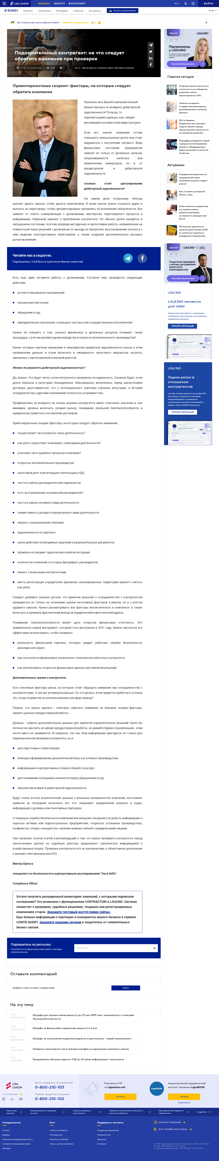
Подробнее (184, 1103)
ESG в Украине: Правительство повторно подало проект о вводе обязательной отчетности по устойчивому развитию (194, 126)
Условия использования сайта (16, 1144)
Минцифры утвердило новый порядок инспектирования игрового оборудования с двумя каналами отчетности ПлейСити (194, 146)
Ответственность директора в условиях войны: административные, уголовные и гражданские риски (193, 212)
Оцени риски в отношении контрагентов (181, 382)
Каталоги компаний (59, 1139)
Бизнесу (44, 3)
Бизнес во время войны (124, 10)
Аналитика (44, 10)
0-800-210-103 (49, 1087)
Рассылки (101, 1139)
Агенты (5, 1130)
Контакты (101, 1144)
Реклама (6, 1148)
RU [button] (176, 3)
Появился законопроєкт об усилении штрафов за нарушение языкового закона (81, 1048)
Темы (211, 10)
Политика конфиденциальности (17, 1139)
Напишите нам (104, 1135)
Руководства (56, 1135)
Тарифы (120, 1097)
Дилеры (6, 1135)
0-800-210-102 (49, 1099)
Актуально (95, 10)
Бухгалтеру (77, 3)
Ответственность (24, 48)
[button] (4, 3)
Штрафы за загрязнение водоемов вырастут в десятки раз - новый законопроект (82, 1038)
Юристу (59, 3)
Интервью (62, 10)
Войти (126, 988)
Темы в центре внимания (61, 1144)
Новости (28, 10)
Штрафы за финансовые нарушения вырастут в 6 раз (65, 1028)
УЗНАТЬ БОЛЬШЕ (182, 326)
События (78, 10)
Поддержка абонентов (108, 1130)
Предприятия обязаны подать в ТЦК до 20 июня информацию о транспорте (78, 1059)
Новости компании (58, 1130)
